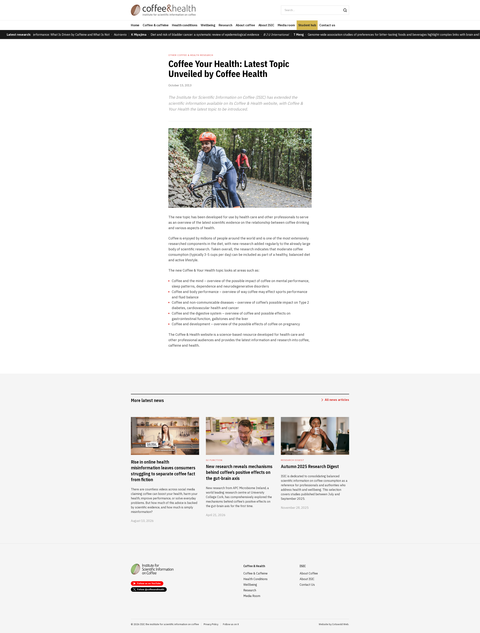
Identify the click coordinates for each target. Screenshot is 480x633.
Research (225, 25)
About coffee (245, 25)
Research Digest (292, 460)
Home (135, 25)
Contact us (327, 25)
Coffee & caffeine (156, 25)
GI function (214, 460)
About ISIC (266, 25)
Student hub (307, 25)
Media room (286, 25)
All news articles (337, 400)
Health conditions (184, 25)
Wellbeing (208, 25)
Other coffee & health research (190, 55)
